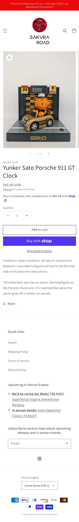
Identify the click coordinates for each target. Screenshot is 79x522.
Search (12, 342)
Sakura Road (34, 514)
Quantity (8, 207)
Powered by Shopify (48, 514)
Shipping (7, 189)
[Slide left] (30, 153)
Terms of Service (18, 361)
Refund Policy (17, 370)
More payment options (39, 250)
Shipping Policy (18, 351)
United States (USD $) (37, 485)
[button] (5, 30)
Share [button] (11, 303)
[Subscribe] (66, 443)
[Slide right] (48, 153)
